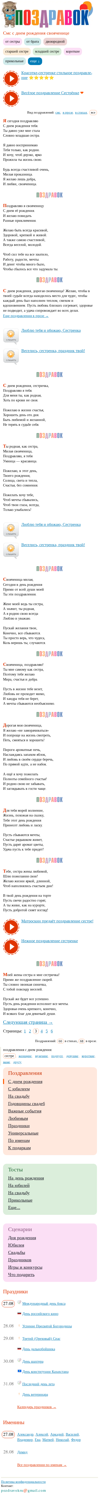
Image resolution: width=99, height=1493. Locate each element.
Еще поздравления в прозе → (26, 316)
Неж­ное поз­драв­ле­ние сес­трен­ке (49, 941)
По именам (19, 1140)
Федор (76, 1440)
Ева (37, 1440)
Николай (62, 1440)
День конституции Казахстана (45, 1372)
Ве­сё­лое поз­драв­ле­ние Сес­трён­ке (50, 93)
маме (6, 1062)
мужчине (41, 1056)
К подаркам (19, 1147)
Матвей (48, 1440)
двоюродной (55, 41)
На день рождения (26, 1178)
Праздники (19, 1125)
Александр (25, 1434)
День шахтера (32, 1361)
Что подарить (21, 1274)
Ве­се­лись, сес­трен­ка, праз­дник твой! (53, 351)
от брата (32, 41)
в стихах (81, 112)
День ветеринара (35, 1394)
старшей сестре (16, 51)
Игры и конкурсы (25, 1267)
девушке (72, 1056)
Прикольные (20, 1200)
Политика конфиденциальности (23, 1482)
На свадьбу (19, 1096)
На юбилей (19, 1185)
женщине (25, 1056)
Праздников (19, 1259)
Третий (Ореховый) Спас (41, 1339)
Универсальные (23, 1133)
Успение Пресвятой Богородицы (47, 1326)
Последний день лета (38, 1384)
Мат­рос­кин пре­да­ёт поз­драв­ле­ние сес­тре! (57, 921)
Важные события (24, 1110)
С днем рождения (25, 1081)
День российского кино (40, 1314)
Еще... (14, 1207)
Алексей (42, 1434)
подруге (57, 1056)
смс (57, 112)
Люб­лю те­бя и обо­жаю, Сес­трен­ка (51, 330)
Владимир (25, 1440)
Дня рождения (22, 1237)
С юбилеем (19, 1088)
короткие (73, 51)
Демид (22, 1452)
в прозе (68, 112)
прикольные (14, 61)
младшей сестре (47, 51)
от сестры (12, 41)
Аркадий (57, 1434)
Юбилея (16, 1245)
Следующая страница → (28, 1022)
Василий (72, 1434)
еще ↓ (35, 61)
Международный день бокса (43, 1303)
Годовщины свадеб (26, 1103)
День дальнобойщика (38, 1349)
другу (17, 1062)
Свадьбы (16, 1252)
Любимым (18, 1118)
